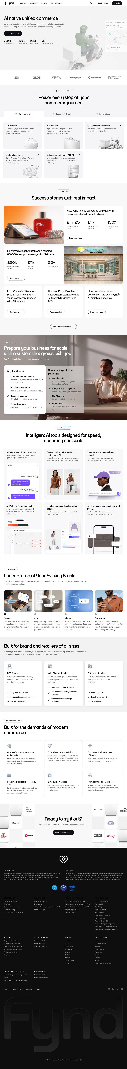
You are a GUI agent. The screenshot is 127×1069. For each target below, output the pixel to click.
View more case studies (62, 326)
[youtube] (122, 989)
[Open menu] (92, 3)
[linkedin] (109, 989)
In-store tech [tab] (104, 114)
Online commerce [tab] (25, 114)
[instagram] (113, 989)
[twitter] (117, 989)
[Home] (9, 3)
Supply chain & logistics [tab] (65, 114)
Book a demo (103, 3)
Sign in (117, 3)
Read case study (75, 238)
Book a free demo (62, 832)
